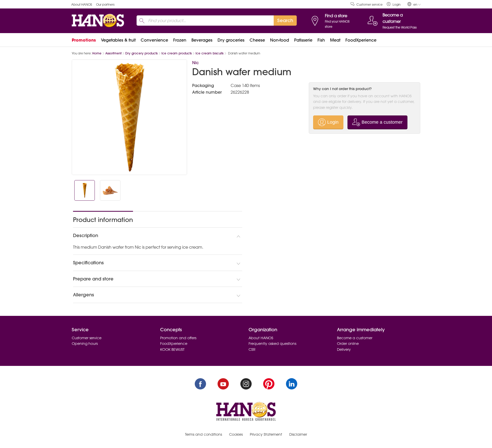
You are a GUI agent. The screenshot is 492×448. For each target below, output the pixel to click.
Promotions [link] (84, 40)
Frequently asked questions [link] (272, 343)
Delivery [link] (344, 349)
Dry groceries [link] (231, 40)
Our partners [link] (105, 4)
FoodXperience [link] (360, 40)
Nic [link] (195, 62)
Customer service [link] (369, 4)
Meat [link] (335, 40)
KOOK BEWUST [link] (172, 349)
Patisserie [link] (303, 40)
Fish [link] (321, 40)
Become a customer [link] (354, 337)
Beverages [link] (201, 40)
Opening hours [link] (85, 343)
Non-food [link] (279, 40)
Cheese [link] (257, 40)
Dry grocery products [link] (141, 53)
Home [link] (96, 53)
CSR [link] (252, 349)
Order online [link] (348, 343)
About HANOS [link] (81, 4)
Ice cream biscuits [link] (209, 53)
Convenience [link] (154, 40)
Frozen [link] (179, 40)
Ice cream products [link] (176, 53)
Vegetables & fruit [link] (118, 40)
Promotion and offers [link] (178, 337)
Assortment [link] (113, 53)
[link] (394, 4)
